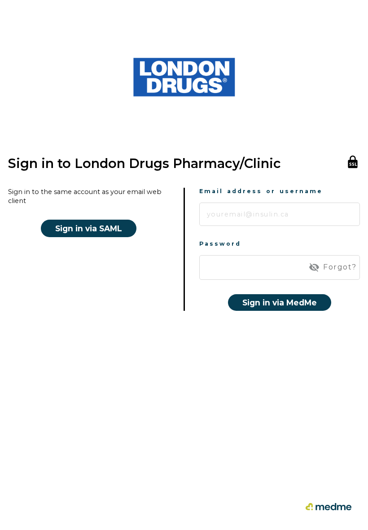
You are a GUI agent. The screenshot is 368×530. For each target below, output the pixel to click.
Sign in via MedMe (279, 302)
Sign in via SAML (88, 228)
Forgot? (340, 267)
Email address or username (261, 191)
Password (220, 243)
